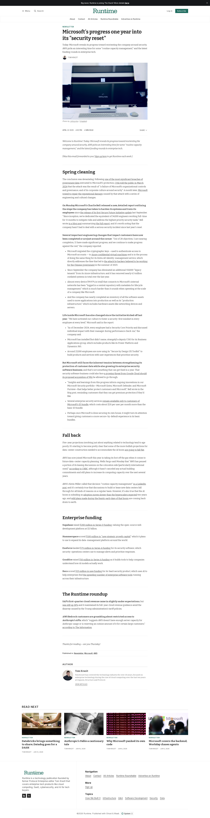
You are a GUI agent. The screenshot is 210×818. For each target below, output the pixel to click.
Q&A (120, 798)
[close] (207, 3)
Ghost (109, 813)
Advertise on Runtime (130, 19)
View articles (81, 684)
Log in (169, 11)
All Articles (93, 19)
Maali (116, 813)
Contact (81, 19)
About (72, 19)
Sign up (89, 787)
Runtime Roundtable (109, 19)
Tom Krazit (73, 57)
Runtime (87, 813)
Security (154, 798)
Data (162, 798)
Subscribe (181, 11)
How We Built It (93, 798)
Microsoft (88, 653)
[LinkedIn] (24, 796)
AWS (95, 653)
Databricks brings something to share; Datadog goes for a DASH (41, 744)
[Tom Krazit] (64, 57)
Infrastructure (109, 798)
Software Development (136, 798)
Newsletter (68, 27)
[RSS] (29, 796)
